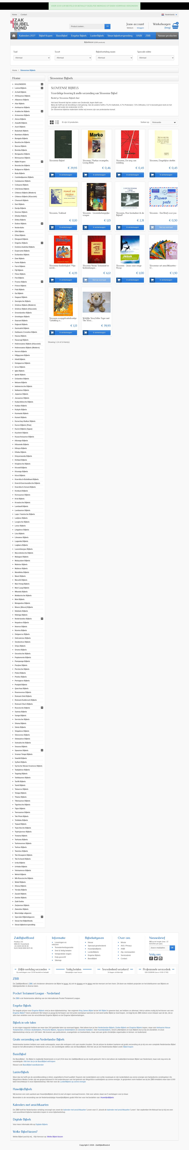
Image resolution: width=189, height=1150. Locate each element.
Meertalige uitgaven (23, 913)
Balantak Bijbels (21, 131)
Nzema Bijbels (21, 630)
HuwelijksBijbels (94, 949)
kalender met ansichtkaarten (74, 1110)
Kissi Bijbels (20, 475)
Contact (124, 958)
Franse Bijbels (21, 282)
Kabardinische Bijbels (24, 402)
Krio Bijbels (20, 499)
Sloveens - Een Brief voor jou (163, 213)
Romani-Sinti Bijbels (23, 696)
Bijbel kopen (128, 1047)
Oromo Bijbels (21, 650)
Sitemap (58, 960)
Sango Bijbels (20, 716)
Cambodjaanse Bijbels (24, 177)
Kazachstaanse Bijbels (24, 437)
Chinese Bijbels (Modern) (25, 193)
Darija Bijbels (20, 208)
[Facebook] (151, 958)
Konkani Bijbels (21, 491)
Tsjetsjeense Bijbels (23, 832)
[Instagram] (160, 958)
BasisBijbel (61, 35)
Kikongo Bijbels (21, 440)
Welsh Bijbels (20, 874)
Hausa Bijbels (20, 336)
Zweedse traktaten (85, 1030)
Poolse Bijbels (21, 677)
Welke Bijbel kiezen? (25, 1131)
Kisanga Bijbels (21, 471)
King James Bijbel (86, 1011)
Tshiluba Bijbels (21, 820)
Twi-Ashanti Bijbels (23, 859)
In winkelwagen (66, 175)
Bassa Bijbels (20, 146)
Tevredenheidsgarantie (64, 947)
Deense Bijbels (21, 212)
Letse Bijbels (20, 526)
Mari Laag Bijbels (22, 588)
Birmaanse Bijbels (22, 158)
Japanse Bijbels (21, 394)
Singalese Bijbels (22, 731)
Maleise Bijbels (21, 564)
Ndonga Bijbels (21, 615)
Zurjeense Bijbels (22, 905)
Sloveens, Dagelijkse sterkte (162, 160)
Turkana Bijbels (21, 839)
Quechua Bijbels (21, 688)
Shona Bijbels (20, 723)
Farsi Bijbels (20, 266)
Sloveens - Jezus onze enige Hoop (128, 266)
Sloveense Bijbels (22, 735)
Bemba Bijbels (21, 150)
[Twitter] (156, 958)
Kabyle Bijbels (21, 410)
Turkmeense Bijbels (23, 843)
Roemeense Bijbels (23, 692)
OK (107, 26)
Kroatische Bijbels (22, 503)
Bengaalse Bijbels (22, 154)
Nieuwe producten (167, 35)
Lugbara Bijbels (21, 545)
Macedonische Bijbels (24, 553)
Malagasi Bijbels (21, 557)
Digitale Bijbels (22, 1119)
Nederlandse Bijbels (23, 619)
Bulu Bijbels (20, 173)
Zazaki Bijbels (20, 894)
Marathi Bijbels (21, 580)
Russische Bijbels (22, 708)
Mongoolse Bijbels (22, 603)
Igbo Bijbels (20, 371)
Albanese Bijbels (22, 100)
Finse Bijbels (20, 274)
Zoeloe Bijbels (21, 897)
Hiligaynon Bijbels (22, 355)
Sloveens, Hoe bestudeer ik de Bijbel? (130, 214)
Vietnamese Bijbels (23, 870)
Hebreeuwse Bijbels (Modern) (27, 348)
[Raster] (51, 122)
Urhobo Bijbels (21, 867)
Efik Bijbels (19, 231)
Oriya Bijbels (20, 646)
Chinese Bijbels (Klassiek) (26, 197)
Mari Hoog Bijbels (22, 584)
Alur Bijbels (20, 104)
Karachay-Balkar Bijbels (25, 421)
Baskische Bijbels (22, 142)
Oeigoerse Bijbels (22, 634)
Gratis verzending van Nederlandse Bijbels (38, 1039)
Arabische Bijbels (22, 111)
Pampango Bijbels (22, 661)
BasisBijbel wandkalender (33, 1065)
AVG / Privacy (126, 946)
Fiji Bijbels (19, 270)
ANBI (139, 35)
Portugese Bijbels (22, 681)
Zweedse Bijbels (21, 909)
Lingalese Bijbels (22, 530)
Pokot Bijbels (20, 673)
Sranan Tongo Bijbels (23, 754)
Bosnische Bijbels (22, 166)
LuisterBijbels (97, 35)
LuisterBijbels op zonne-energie (73, 1082)
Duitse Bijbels (20, 224)
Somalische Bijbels (23, 743)
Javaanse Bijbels (22, 398)
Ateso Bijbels (20, 119)
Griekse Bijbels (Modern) (25, 305)
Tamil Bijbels (20, 785)
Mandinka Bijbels (22, 572)
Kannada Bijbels (21, 413)
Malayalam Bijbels (22, 561)
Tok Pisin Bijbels (21, 816)
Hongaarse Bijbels (22, 363)
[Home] (13, 35)
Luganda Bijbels (21, 541)
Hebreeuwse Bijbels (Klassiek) (28, 344)
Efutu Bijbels (20, 235)
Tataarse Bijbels (21, 789)
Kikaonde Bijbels (22, 444)
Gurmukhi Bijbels (22, 328)
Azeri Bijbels (20, 127)
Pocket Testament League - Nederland (36, 993)
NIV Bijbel (103, 1011)
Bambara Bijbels (22, 134)
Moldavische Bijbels (23, 596)
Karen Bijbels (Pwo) (23, 425)
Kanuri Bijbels (21, 417)
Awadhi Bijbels (21, 123)
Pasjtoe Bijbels (21, 665)
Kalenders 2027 (27, 35)
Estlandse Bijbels (22, 255)
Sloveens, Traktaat (57, 213)
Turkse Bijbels (21, 847)
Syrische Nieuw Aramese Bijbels (28, 766)
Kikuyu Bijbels (21, 448)
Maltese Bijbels (21, 568)
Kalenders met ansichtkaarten (30, 1105)
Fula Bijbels (20, 290)
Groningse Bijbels (22, 317)
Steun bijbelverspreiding (119, 35)
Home (16, 78)
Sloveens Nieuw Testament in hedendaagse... (96, 266)
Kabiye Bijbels (21, 406)
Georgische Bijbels (23, 301)
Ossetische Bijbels (23, 654)
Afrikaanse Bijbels (22, 96)
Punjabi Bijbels (21, 684)
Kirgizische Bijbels (22, 464)
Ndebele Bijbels (21, 611)
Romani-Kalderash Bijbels (26, 700)
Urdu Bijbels (20, 863)
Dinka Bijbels (20, 220)
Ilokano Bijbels (21, 382)
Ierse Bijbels (20, 367)
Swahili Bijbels (21, 758)
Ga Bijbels (19, 293)
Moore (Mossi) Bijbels (24, 607)
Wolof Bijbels (20, 882)
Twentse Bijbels (21, 851)
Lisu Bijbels (20, 533)
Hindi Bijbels (20, 359)
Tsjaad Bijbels (20, 824)
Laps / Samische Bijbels (25, 514)
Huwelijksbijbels (104, 1030)
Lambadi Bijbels (21, 506)
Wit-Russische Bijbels (24, 878)
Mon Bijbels (20, 599)
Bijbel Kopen (45, 35)
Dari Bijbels (20, 204)
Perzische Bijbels (22, 669)
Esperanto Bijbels (22, 251)
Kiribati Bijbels (21, 460)
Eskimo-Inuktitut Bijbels (25, 247)
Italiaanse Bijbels (22, 390)
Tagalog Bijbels (21, 774)
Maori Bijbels (20, 576)
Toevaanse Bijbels (22, 812)
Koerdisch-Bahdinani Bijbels (27, 479)
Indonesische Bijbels (23, 386)
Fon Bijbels (19, 278)
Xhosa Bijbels (20, 886)
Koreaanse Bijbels (22, 495)
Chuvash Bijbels (21, 200)
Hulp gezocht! (60, 957)
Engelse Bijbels (79, 35)
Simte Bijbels (20, 727)
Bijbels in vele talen (24, 1022)
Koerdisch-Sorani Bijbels (25, 487)
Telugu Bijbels (20, 793)
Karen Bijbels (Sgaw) (23, 429)
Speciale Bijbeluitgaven (24, 917)
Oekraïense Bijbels (23, 638)
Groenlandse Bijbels (23, 313)
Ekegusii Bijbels (21, 239)
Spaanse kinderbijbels (66, 1030)
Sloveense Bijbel (57, 160)
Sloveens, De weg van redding (126, 161)
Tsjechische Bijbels (23, 828)
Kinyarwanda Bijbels (23, 456)
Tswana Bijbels (21, 836)
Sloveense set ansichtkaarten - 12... (163, 266)
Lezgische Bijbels (22, 522)
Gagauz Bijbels (21, 297)
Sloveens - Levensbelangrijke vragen (96, 214)
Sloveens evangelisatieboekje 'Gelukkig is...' (62, 319)
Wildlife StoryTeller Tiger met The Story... (96, 319)
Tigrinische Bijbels (22, 805)
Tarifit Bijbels (20, 781)
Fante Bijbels (20, 262)
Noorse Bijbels (21, 626)
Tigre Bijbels (20, 809)
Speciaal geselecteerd (97, 946)
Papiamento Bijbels (23, 657)
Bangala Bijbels (21, 138)
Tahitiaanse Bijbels (23, 777)
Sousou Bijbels (21, 747)
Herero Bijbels (21, 351)
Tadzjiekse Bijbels (22, 770)
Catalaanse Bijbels (23, 181)
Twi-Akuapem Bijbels (23, 855)
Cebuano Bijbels (21, 185)
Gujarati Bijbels (21, 324)
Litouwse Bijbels (21, 537)
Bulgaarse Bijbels (22, 169)
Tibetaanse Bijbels (22, 801)
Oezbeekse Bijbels (22, 642)
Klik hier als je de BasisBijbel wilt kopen (39, 1061)
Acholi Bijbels (20, 92)
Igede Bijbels (20, 375)
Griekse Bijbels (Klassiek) (26, 309)
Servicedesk (126, 955)
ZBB (148, 35)
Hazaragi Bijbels (21, 340)
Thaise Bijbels (21, 797)
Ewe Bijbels (20, 258)
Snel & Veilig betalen (63, 951)
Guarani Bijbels (21, 320)
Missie (123, 942)
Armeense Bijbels (22, 115)
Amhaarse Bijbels (22, 107)
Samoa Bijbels (21, 712)
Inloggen (140, 28)
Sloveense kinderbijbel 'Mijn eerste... (62, 266)
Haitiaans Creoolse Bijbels (26, 332)
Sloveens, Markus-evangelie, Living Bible (96, 161)
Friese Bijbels (20, 286)
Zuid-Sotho (19, 901)
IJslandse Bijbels (22, 379)
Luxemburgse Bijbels (24, 549)
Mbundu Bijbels (21, 592)
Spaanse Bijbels (21, 750)
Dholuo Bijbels (21, 216)
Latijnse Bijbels (21, 518)
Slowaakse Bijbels (22, 739)
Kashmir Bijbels (21, 433)
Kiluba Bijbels (20, 452)
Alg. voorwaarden (128, 952)
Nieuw (90, 942)
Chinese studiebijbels (32, 1030)
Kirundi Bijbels (21, 468)
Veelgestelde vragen (63, 954)
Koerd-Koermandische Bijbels (27, 483)
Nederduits (19, 227)
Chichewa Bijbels (22, 189)
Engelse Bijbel (19, 1013)
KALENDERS (20, 84)
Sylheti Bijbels (21, 762)
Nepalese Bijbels (22, 623)
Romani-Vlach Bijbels (24, 704)
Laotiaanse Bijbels (22, 510)
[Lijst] (57, 122)
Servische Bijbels (22, 719)
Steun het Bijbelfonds (24, 921)
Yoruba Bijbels (21, 890)
